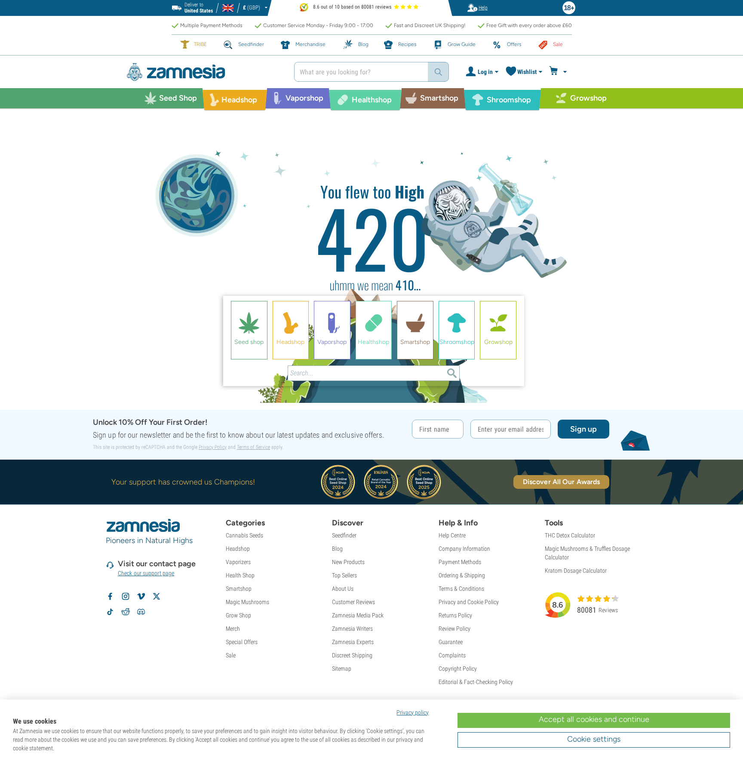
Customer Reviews (353, 601)
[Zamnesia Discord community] (141, 612)
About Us (342, 588)
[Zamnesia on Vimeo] (141, 596)
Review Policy (454, 628)
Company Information (464, 548)
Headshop (238, 548)
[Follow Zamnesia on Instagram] (125, 596)
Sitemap (341, 668)
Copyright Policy (458, 668)
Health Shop (240, 575)
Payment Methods (460, 561)
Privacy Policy (213, 447)
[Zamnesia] (204, 72)
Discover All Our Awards (561, 482)
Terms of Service (253, 447)
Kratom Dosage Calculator (576, 570)
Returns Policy (455, 615)
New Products (348, 561)
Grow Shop (238, 615)
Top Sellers (344, 575)
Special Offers (242, 641)
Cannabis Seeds (244, 535)
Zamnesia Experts (353, 641)
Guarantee (451, 641)
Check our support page (146, 573)
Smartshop (239, 588)
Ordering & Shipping (462, 575)
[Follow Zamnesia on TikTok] (110, 612)
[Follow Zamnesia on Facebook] (110, 596)
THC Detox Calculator (570, 535)
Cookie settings (593, 739)
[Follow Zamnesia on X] (156, 596)
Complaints (452, 655)
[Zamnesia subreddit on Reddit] (125, 612)
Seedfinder (344, 535)
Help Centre (452, 535)
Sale (231, 655)
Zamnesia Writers (352, 628)
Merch (233, 628)
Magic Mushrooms (247, 601)
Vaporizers (238, 561)
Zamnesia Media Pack (358, 615)
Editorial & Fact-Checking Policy (476, 681)
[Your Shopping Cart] (559, 71)
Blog (337, 548)
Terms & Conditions (461, 588)
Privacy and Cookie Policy (469, 601)
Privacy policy (412, 712)
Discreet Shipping (352, 655)
